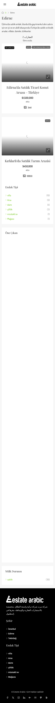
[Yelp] (47, 698)
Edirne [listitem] (11, 633)
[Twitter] (13, 698)
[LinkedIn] (24, 698)
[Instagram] (19, 698)
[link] (27, 62)
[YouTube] (36, 698)
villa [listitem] (9, 195)
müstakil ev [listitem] (12, 214)
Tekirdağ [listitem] (12, 638)
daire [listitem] (9, 204)
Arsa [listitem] (9, 200)
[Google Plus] (30, 698)
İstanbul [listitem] (12, 629)
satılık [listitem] (9, 579)
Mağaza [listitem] (10, 218)
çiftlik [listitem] (9, 209)
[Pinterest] (41, 698)
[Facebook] (8, 698)
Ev (5, 13)
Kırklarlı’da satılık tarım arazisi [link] (27, 161)
